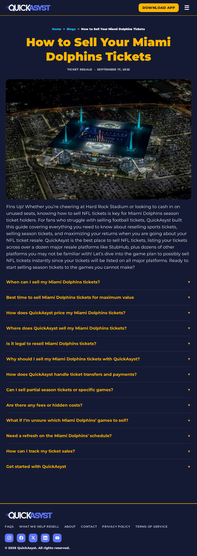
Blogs (71, 29)
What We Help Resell (39, 526)
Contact (89, 526)
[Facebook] (21, 538)
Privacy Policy (116, 526)
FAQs (9, 526)
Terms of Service (151, 526)
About (70, 526)
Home (56, 29)
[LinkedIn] (45, 538)
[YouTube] (57, 538)
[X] (33, 538)
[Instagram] (9, 538)
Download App (158, 8)
